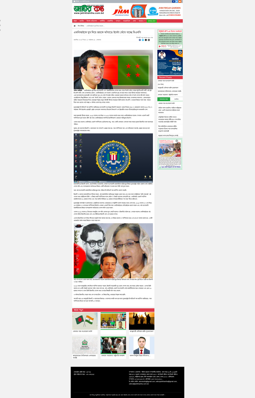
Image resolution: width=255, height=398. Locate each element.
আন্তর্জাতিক (126, 21)
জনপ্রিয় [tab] (176, 99)
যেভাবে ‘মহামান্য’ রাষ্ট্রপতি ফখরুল (113, 355)
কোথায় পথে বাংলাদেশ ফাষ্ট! (82, 331)
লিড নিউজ (81, 26)
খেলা (134, 21)
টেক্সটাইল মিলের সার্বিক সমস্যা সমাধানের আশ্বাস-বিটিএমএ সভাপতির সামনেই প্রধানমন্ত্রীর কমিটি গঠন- (169, 119)
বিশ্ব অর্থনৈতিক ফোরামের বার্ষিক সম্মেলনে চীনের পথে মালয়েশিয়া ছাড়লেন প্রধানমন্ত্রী (167, 128)
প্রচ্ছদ (75, 21)
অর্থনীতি (102, 21)
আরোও (141, 21)
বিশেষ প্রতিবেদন (92, 21)
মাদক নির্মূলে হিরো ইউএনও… (140, 355)
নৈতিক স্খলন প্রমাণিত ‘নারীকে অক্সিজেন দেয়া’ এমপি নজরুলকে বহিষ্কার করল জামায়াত (169, 110)
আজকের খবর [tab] (164, 99)
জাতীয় (82, 21)
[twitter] (143, 40)
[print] (149, 40)
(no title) (161, 84)
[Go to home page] (89, 9)
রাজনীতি (110, 21)
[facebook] (140, 40)
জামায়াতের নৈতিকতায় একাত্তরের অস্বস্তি (84, 356)
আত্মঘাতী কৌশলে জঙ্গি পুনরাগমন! (141, 331)
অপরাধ (118, 21)
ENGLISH (151, 21)
